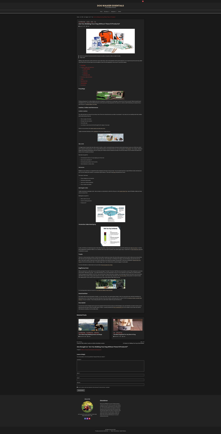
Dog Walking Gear (89, 332)
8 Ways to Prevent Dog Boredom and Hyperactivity (91, 349)
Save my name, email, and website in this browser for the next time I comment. (94, 387)
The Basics (106, 11)
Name (78, 373)
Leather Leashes (86, 68)
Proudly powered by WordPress (101, 431)
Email (78, 377)
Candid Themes (123, 431)
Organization (96, 332)
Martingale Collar (86, 74)
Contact (119, 11)
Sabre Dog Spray (134, 247)
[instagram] (87, 418)
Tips (95, 21)
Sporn (114, 172)
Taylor (88, 26)
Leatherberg (95, 131)
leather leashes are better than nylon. (98, 128)
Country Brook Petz (123, 191)
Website (78, 382)
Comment (79, 359)
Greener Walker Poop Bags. (91, 104)
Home (101, 11)
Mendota (129, 148)
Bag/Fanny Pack (84, 81)
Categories (113, 11)
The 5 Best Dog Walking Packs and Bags (104, 290)
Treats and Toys (119, 332)
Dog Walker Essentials (110, 5)
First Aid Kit (83, 85)
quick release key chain (136, 249)
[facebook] (85, 418)
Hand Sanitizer (84, 83)
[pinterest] (89, 418)
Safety (92, 21)
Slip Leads (85, 70)
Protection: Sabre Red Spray (86, 77)
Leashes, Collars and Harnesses (87, 67)
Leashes (88, 21)
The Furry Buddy (123, 275)
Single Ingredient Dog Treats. (107, 264)
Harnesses (85, 72)
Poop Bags (83, 65)
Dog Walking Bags (82, 21)
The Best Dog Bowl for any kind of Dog (124, 334)
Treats (82, 79)
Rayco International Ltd (118, 307)
